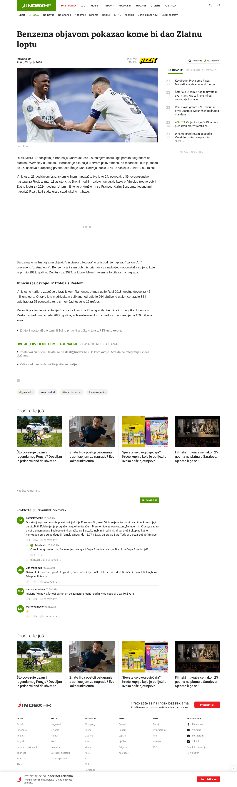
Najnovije (48, 14)
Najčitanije (64, 14)
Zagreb (20, 741)
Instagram (198, 735)
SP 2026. (34, 14)
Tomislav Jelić (34, 518)
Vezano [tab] (211, 70)
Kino (155, 735)
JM (20, 570)
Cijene (156, 5)
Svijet (20, 724)
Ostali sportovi (170, 14)
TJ (20, 520)
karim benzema (71, 392)
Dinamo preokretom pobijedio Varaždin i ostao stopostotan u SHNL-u (194, 137)
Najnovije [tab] (175, 70)
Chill (87, 764)
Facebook (197, 724)
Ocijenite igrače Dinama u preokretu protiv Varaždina (196, 124)
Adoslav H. (40, 545)
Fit (86, 758)
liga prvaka (26, 392)
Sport (109, 5)
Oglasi (141, 5)
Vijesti (95, 5)
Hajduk (106, 14)
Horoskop (90, 769)
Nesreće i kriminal (27, 747)
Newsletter (193, 752)
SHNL (117, 14)
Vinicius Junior (97, 392)
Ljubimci (89, 735)
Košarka (129, 14)
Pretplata (68, 5)
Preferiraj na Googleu (206, 60)
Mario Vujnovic (35, 606)
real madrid (48, 392)
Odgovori (123, 747)
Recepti (123, 730)
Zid (83, 5)
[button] (21, 430)
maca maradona (35, 589)
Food (87, 741)
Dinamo (93, 14)
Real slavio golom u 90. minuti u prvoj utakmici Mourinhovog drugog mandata (197, 110)
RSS (155, 747)
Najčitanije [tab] (194, 70)
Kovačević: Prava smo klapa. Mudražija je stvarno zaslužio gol (195, 82)
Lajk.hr (122, 735)
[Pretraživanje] (217, 5)
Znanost (21, 752)
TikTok (196, 741)
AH (32, 545)
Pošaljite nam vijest (197, 747)
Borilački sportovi (148, 14)
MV (20, 609)
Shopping (90, 724)
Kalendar (21, 758)
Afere (20, 764)
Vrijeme (157, 741)
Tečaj (156, 724)
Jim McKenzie (34, 567)
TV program (159, 730)
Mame (88, 747)
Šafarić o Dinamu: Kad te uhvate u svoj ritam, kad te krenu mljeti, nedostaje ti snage (196, 95)
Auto (87, 752)
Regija (20, 735)
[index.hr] (36, 5)
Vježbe (122, 741)
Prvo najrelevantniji (51, 510)
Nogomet (80, 14)
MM (20, 591)
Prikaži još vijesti (192, 152)
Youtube (196, 730)
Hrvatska (22, 730)
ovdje (105, 352)
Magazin (90, 718)
